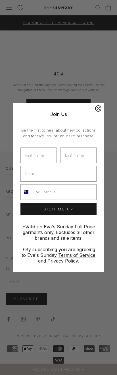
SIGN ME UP (59, 209)
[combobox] (31, 192)
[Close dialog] (98, 108)
